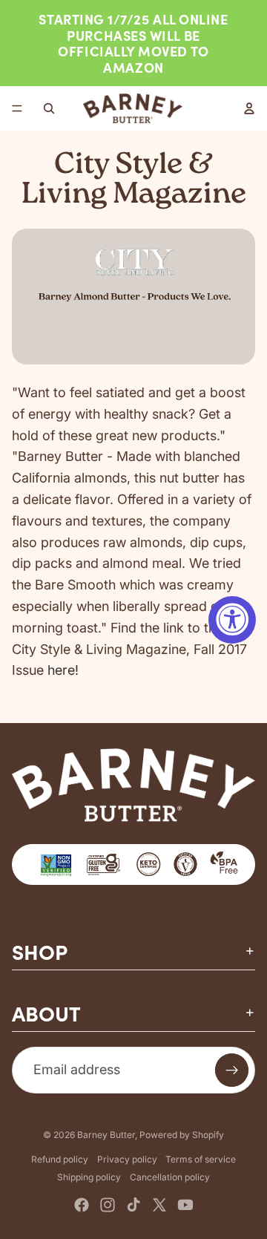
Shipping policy (89, 1177)
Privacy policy (127, 1159)
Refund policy (59, 1159)
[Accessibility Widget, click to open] (232, 620)
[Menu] (17, 109)
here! (63, 670)
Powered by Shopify (181, 1134)
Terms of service (200, 1159)
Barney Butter (106, 1134)
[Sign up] (231, 1070)
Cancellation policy (170, 1177)
